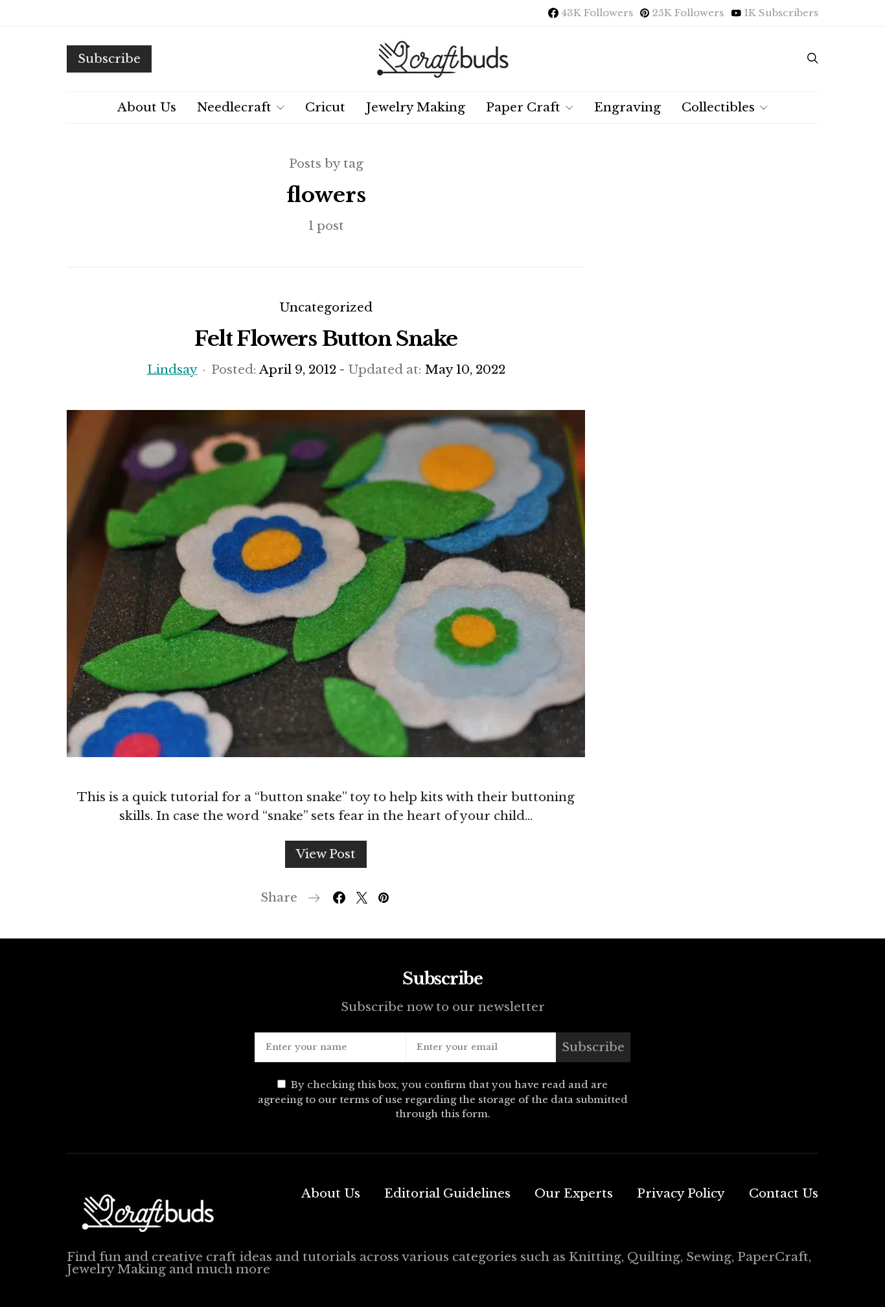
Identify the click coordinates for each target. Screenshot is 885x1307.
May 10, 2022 (465, 369)
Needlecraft (234, 107)
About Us (146, 107)
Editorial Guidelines (447, 1193)
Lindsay (172, 369)
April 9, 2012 (297, 369)
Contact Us (783, 1193)
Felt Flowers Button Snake (325, 339)
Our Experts (573, 1193)
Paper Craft (523, 107)
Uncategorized (326, 307)
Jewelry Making (415, 107)
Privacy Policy (681, 1193)
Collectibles (718, 107)
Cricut (325, 107)
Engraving (627, 107)
